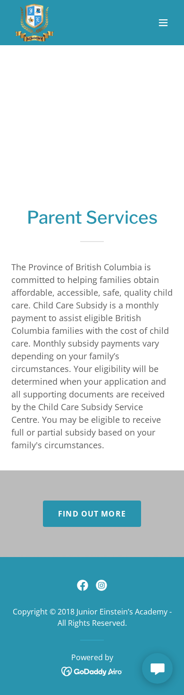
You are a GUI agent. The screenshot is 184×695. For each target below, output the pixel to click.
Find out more (92, 514)
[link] (34, 22)
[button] (163, 22)
